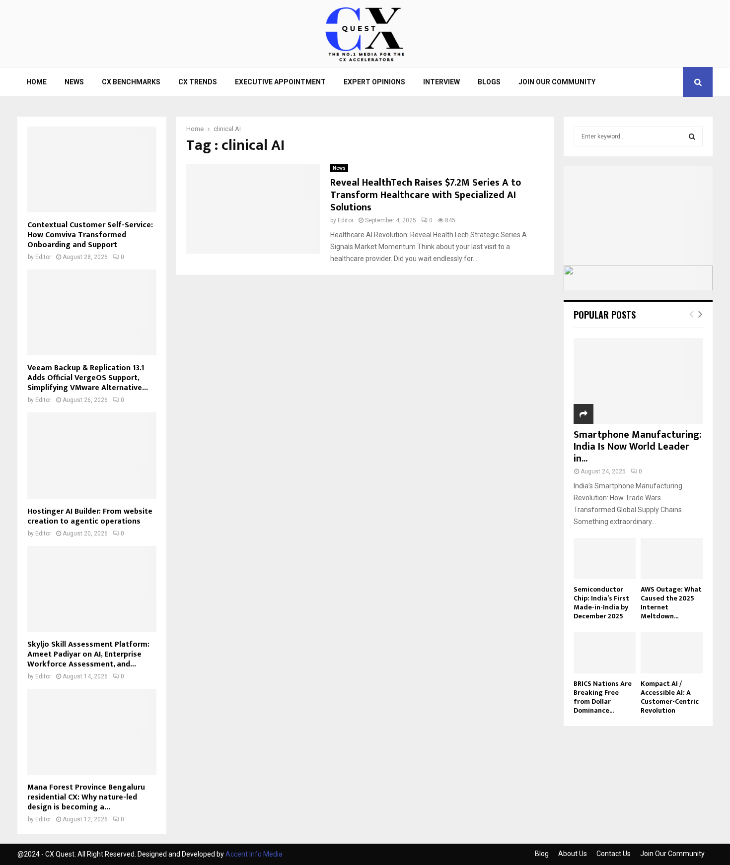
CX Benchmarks (131, 82)
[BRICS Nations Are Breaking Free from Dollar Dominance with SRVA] (605, 652)
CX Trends (197, 82)
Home (36, 82)
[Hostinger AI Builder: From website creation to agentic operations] (91, 455)
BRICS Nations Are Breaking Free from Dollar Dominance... (603, 697)
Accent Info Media (254, 854)
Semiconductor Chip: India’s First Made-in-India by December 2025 (601, 603)
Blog (542, 854)
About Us (572, 854)
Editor (346, 220)
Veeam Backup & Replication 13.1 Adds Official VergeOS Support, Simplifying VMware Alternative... (87, 378)
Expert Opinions (374, 82)
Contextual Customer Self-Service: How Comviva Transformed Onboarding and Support (90, 235)
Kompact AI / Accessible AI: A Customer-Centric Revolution (670, 697)
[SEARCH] (692, 136)
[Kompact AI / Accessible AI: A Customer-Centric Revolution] (672, 652)
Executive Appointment (280, 82)
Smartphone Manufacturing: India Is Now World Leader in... (638, 446)
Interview (441, 82)
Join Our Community (556, 82)
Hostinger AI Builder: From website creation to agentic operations (89, 516)
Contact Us (613, 854)
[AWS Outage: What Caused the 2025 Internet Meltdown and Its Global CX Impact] (672, 558)
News (74, 82)
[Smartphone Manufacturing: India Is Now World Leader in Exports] (638, 381)
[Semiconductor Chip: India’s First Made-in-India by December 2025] (605, 558)
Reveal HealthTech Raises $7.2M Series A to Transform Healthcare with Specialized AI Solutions (425, 195)
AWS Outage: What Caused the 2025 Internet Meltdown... (671, 603)
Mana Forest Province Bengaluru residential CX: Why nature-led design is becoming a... (86, 797)
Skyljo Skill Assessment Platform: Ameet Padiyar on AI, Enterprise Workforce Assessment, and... (88, 654)
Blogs (489, 82)
